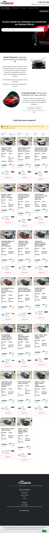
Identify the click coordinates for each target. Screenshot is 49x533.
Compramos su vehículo (33, 8)
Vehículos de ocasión (22, 485)
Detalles (7, 177)
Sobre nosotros (24, 493)
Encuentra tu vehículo (34, 108)
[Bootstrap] (24, 482)
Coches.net (24, 498)
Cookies (24, 497)
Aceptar (44, 531)
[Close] (47, 126)
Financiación (23, 8)
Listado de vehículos (5, 8)
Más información (41, 529)
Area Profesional (44, 11)
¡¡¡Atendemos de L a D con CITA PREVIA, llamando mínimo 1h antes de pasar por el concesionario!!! (24, 506)
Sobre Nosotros (15, 8)
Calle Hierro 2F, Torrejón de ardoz (36, 485)
